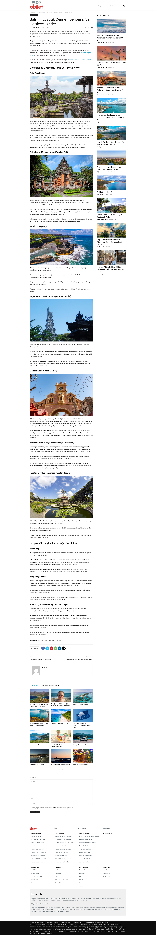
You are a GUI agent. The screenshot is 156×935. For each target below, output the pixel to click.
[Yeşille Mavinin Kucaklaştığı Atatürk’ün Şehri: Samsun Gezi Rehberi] (111, 230)
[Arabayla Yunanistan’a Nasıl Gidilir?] (83, 736)
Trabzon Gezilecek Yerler (38, 855)
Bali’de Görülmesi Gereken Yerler (80, 60)
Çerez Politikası (59, 883)
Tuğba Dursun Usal (102, 42)
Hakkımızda (58, 870)
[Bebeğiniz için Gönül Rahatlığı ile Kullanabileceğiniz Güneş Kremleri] (61, 695)
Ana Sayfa (32, 12)
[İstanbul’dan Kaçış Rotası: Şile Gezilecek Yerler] (111, 205)
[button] (124, 6)
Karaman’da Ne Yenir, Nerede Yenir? (40, 659)
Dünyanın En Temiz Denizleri (80, 704)
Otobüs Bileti (35, 873)
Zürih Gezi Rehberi (84, 859)
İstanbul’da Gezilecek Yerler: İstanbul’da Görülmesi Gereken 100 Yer (111, 117)
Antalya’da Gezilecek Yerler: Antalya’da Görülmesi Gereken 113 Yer (111, 90)
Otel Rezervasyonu (36, 876)
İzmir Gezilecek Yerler (37, 846)
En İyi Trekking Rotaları (61, 852)
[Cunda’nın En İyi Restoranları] (83, 756)
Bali (39, 640)
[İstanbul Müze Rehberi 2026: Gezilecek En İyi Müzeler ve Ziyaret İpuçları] (111, 257)
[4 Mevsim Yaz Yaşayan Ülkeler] (61, 715)
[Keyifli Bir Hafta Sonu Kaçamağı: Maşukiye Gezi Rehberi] (111, 133)
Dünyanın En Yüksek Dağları (63, 839)
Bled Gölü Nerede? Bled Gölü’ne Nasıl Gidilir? (80, 659)
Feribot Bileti (34, 883)
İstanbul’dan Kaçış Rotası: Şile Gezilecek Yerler (109, 216)
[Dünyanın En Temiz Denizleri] (83, 696)
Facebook (82, 870)
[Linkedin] (59, 648)
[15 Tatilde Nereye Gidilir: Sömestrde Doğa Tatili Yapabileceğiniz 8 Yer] (39, 715)
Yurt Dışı (78, 6)
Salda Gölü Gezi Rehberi (107, 192)
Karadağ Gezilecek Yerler (86, 839)
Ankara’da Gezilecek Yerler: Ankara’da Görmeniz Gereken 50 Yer (110, 38)
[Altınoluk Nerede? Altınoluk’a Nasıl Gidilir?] (61, 756)
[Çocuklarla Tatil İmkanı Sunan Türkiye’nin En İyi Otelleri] (61, 736)
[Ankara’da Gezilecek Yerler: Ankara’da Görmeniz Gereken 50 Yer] (111, 26)
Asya (43, 12)
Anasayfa (65, 6)
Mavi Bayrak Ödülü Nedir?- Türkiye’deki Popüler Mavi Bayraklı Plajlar (82, 725)
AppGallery (106, 876)
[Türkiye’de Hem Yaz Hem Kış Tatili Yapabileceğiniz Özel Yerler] (39, 696)
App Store (106, 870)
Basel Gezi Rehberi (84, 862)
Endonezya (52, 640)
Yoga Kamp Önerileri (61, 846)
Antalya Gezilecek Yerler (38, 849)
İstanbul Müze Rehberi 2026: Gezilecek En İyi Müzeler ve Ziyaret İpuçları (111, 269)
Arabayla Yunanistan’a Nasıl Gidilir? (82, 745)
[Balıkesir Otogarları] (39, 736)
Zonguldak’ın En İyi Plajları (37, 764)
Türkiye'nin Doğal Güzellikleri (63, 836)
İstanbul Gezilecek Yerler (38, 839)
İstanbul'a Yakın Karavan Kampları (65, 842)
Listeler (106, 6)
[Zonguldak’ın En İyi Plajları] (39, 756)
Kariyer (57, 876)
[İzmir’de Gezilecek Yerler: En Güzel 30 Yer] (111, 53)
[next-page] (62, 770)
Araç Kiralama (35, 879)
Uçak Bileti (34, 870)
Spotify (81, 879)
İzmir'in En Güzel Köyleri (62, 862)
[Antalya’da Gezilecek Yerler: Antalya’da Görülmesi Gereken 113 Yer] (111, 78)
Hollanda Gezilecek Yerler (86, 846)
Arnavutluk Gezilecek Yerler (87, 849)
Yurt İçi (71, 6)
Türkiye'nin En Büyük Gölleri (63, 859)
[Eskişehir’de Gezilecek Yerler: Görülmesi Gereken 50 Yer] (111, 158)
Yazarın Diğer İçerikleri (50, 686)
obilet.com (118, 6)
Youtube (81, 886)
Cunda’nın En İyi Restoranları (80, 764)
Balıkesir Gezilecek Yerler (38, 859)
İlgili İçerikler (35, 686)
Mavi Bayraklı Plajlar (61, 855)
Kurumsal (58, 873)
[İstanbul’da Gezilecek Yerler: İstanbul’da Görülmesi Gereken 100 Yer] (111, 105)
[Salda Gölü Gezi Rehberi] (111, 182)
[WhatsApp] (55, 648)
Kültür (111, 6)
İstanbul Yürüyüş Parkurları (63, 849)
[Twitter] (47, 648)
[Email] (64, 648)
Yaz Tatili (59, 640)
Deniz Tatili (44, 640)
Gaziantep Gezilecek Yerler (38, 852)
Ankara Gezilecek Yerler (38, 836)
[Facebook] (43, 648)
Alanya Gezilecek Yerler (38, 862)
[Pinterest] (51, 648)
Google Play (106, 873)
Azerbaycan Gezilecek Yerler (87, 842)
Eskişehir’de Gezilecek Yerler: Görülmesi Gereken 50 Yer (109, 168)
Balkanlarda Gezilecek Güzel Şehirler (89, 836)
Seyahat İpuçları (98, 6)
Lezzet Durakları (88, 6)
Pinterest (81, 876)
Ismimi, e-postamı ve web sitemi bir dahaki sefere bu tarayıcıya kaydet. (53, 807)
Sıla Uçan (99, 147)
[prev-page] (59, 770)
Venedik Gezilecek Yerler (86, 855)
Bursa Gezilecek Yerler (37, 842)
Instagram (82, 873)
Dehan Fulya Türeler (102, 219)
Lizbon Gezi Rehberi (85, 852)
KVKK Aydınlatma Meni (61, 879)
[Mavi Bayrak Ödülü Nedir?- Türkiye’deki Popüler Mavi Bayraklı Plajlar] (83, 715)
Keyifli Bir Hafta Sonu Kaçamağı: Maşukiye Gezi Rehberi (110, 143)
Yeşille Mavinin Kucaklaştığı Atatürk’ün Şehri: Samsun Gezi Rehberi (109, 242)
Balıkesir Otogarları (35, 745)
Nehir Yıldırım (36, 27)
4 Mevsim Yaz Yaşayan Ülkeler (59, 723)
